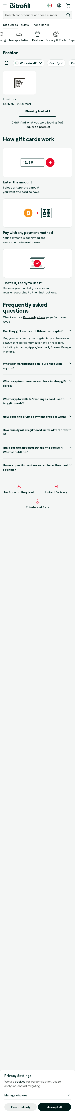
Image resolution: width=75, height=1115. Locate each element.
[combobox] (34, 15)
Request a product (37, 127)
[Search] (68, 15)
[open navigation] (5, 5)
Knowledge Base (34, 317)
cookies (20, 1081)
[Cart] (68, 5)
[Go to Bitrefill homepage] (20, 5)
